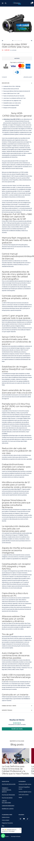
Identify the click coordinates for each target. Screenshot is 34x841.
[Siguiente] (31, 40)
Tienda (20, 797)
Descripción (5, 83)
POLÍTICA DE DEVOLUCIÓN (8, 784)
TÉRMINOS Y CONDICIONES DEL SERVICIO (6, 789)
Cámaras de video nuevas (25, 784)
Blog (3, 825)
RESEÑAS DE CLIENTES (7, 808)
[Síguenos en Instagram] (20, 819)
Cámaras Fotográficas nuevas (24, 788)
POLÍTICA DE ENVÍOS (7, 797)
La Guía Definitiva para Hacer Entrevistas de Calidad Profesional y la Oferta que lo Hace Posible (15, 770)
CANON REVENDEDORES (8, 805)
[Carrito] (31, 3)
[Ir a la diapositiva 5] (18, 40)
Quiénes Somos (5, 817)
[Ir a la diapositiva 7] (21, 40)
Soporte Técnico (7, 710)
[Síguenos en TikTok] (27, 819)
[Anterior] (2, 40)
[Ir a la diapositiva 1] (12, 40)
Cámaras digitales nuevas (25, 791)
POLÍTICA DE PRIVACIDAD (8, 794)
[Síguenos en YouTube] (24, 819)
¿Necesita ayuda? (27, 77)
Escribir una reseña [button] (17, 729)
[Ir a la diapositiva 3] (15, 40)
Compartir (4, 77)
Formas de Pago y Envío (9, 705)
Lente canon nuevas (23, 794)
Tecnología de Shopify (15, 836)
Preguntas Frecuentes (7, 823)
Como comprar (5, 820)
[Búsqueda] (5, 3)
